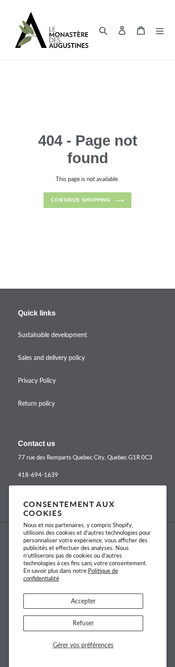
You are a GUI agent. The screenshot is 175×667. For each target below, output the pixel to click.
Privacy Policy (37, 380)
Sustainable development (52, 334)
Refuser (83, 623)
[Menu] (159, 29)
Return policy (36, 403)
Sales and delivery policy (51, 357)
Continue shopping (81, 200)
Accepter (83, 601)
